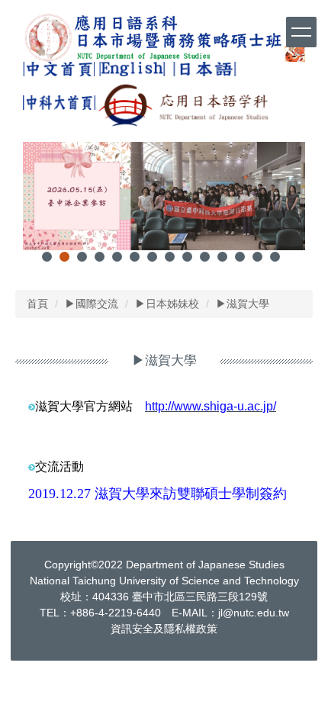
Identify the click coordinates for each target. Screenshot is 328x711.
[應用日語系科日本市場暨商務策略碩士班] (164, 37)
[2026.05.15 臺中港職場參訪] (164, 196)
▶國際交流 (91, 304)
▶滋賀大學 (242, 304)
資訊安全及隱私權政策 (164, 629)
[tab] (47, 256)
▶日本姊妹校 (167, 304)
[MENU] (301, 32)
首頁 (37, 304)
